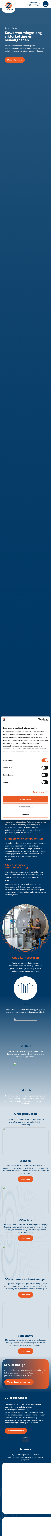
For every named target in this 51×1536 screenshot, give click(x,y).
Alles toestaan (25, 799)
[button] (34, 4)
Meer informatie (16, 1430)
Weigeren (25, 814)
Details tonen (38, 792)
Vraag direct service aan (18, 1382)
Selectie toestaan (26, 807)
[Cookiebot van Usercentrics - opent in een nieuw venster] (38, 719)
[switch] (45, 768)
